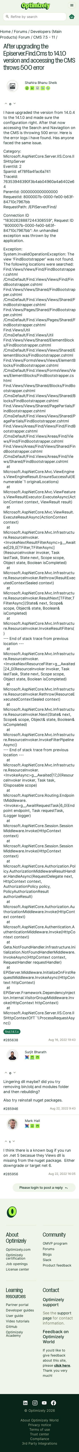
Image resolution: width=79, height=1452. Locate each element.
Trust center (39, 1434)
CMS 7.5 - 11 (44, 37)
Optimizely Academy (14, 1334)
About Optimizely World (39, 1420)
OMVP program (55, 1243)
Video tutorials (17, 1321)
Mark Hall (32, 1121)
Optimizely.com (18, 1249)
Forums (20, 31)
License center (17, 1269)
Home (5, 31)
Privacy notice (39, 1425)
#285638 (10, 1040)
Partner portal (17, 1305)
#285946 (10, 1109)
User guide (14, 1316)
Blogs (47, 1254)
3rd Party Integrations (39, 1443)
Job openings (17, 1264)
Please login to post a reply (43, 1187)
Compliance (39, 1439)
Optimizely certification (15, 1256)
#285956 (10, 1174)
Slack (47, 1260)
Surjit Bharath (35, 1052)
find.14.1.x (12, 1031)
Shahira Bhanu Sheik (41, 83)
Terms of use (39, 1429)
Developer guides (20, 1310)
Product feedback (57, 1265)
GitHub (11, 1326)
